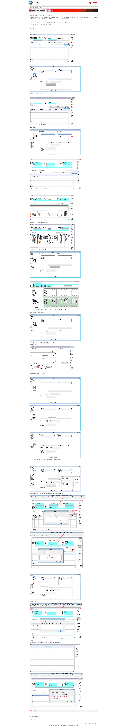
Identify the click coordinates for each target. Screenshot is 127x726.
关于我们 (86, 723)
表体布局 (34, 719)
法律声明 (93, 723)
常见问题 (89, 723)
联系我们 (96, 723)
